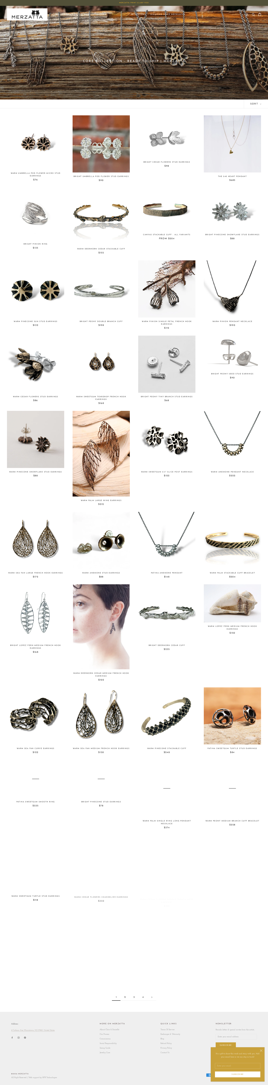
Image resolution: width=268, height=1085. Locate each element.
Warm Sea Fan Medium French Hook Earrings (101, 748)
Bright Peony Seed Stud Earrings (232, 374)
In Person (138, 14)
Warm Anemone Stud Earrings (101, 573)
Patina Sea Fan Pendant (167, 957)
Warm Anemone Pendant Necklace (232, 472)
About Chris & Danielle (109, 1030)
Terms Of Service (167, 1030)
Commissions (105, 1039)
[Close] (261, 1050)
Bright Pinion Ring (35, 244)
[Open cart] (259, 14)
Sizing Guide (105, 1048)
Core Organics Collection (71, 14)
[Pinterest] (25, 1037)
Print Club (118, 15)
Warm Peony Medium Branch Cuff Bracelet (232, 821)
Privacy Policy (166, 1048)
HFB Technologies (49, 1078)
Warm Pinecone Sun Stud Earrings (35, 321)
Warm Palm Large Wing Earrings (101, 500)
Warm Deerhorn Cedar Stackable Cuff (101, 249)
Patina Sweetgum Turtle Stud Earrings (232, 748)
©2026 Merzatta (20, 1074)
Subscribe (238, 1074)
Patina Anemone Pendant (167, 573)
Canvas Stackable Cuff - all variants (166, 235)
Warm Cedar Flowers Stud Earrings (35, 397)
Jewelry (101, 14)
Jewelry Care (105, 1053)
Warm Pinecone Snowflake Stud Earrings (35, 472)
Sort (254, 104)
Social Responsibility (108, 1043)
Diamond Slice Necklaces (167, 14)
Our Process (104, 1034)
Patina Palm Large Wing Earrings (101, 971)
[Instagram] (19, 1037)
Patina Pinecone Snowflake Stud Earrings (232, 971)
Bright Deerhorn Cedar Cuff (167, 645)
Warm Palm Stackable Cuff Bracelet (232, 573)
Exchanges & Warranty (170, 1034)
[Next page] (152, 997)
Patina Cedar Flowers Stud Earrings (35, 971)
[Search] (253, 14)
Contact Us (165, 1053)
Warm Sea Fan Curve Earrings (35, 748)
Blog (162, 1039)
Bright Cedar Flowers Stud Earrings (166, 162)
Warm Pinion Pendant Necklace (232, 321)
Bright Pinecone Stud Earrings (101, 802)
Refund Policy (166, 1043)
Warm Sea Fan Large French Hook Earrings (35, 573)
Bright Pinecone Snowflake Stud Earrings (232, 235)
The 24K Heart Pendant (232, 176)
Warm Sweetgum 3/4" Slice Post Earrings (166, 472)
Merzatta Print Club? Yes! (134, 3)
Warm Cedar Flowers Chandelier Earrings (101, 896)
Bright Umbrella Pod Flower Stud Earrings (101, 176)
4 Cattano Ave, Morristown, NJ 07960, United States (33, 1030)
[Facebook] (12, 1037)
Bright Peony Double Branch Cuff (101, 321)
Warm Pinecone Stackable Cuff (166, 748)
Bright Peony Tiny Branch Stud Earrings (167, 397)
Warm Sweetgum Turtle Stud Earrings (35, 896)
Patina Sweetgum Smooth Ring (35, 802)
